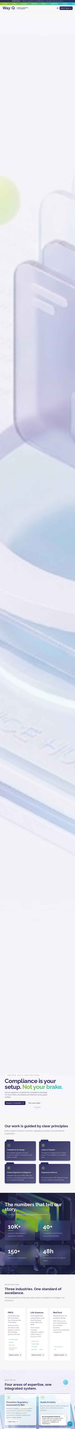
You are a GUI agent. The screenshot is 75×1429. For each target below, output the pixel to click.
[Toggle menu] (58, 8)
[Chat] (70, 1424)
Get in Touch (65, 8)
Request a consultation (14, 1103)
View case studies (34, 1103)
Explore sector (14, 1355)
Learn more (12, 1421)
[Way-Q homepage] (15, 8)
